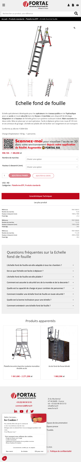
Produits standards (16, 19)
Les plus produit (40, 202)
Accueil (4, 19)
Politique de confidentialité (60, 451)
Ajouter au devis (43, 176)
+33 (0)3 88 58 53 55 (24, 402)
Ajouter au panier (20, 175)
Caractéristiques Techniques (40, 196)
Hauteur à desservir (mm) (12, 165)
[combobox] (52, 159)
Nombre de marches (10, 158)
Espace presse (52, 426)
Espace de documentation (57, 423)
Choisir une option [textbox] (34, 159)
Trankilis (50, 430)
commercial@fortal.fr (24, 406)
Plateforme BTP (32, 19)
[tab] (40, 196)
